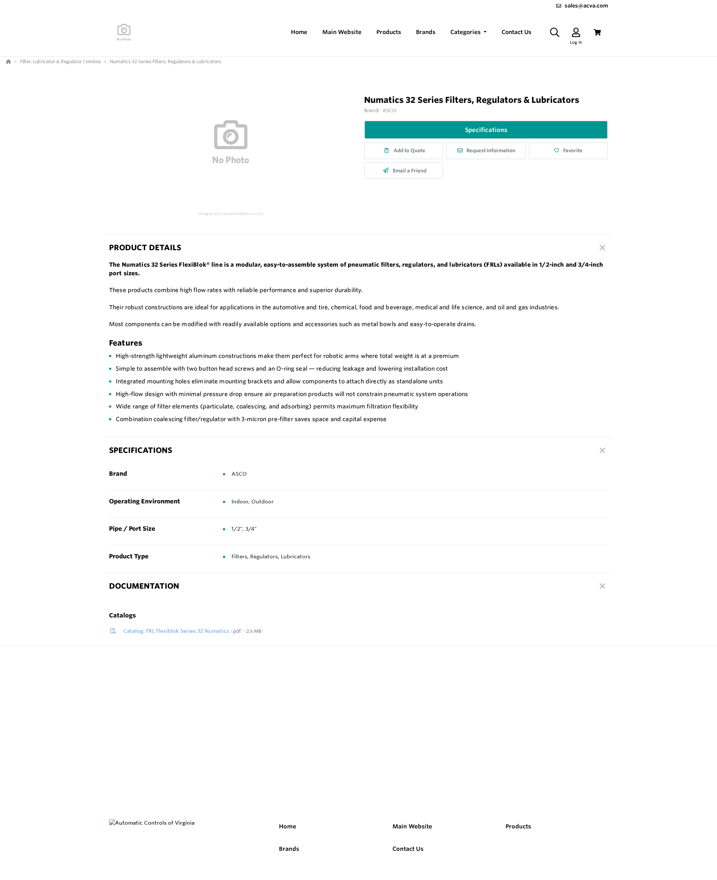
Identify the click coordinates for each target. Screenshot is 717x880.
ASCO (389, 110)
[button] (468, 32)
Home (287, 826)
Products (518, 826)
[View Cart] (597, 32)
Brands (289, 848)
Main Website (412, 826)
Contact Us (407, 848)
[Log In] (576, 32)
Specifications (486, 130)
